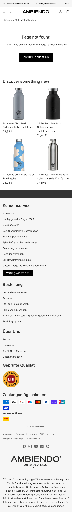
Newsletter (9, 345)
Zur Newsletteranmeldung (17, 259)
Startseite (7, 20)
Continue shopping (36, 57)
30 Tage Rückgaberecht (16, 303)
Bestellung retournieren (15, 248)
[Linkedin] (42, 446)
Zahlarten (8, 298)
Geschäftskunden (12, 356)
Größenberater (11, 224)
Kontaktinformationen (13, 438)
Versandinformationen (15, 292)
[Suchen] (11, 12)
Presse (6, 339)
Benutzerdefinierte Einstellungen (20, 230)
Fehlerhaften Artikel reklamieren (20, 242)
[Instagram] (30, 446)
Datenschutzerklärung (26, 434)
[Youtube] (36, 446)
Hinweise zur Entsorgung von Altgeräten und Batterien (32, 315)
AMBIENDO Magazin (14, 351)
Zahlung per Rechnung (15, 236)
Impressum (8, 434)
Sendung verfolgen (13, 253)
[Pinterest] (48, 446)
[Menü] (4, 12)
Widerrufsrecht (33, 438)
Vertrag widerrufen (17, 273)
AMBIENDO (39, 426)
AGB (42, 434)
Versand (50, 434)
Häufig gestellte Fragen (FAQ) (19, 219)
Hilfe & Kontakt (11, 213)
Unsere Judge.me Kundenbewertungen (24, 265)
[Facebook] (24, 446)
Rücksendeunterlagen (15, 309)
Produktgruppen (12, 321)
